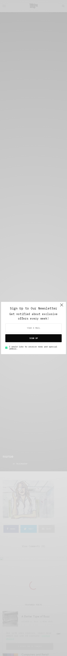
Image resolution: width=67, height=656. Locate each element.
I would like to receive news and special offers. (33, 348)
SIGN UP (33, 338)
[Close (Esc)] (61, 306)
